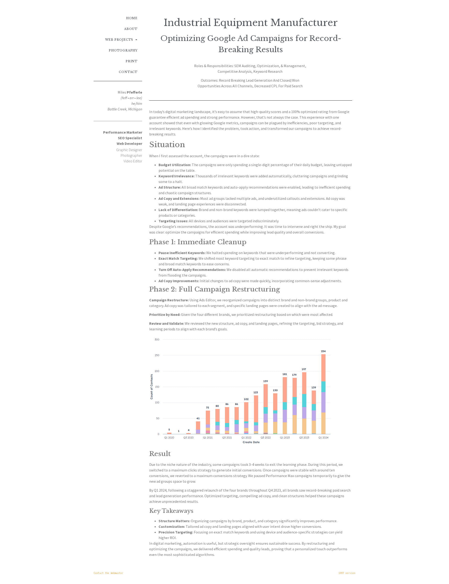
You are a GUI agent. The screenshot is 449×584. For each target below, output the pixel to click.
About (131, 29)
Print (132, 61)
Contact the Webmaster (108, 573)
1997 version (346, 573)
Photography (123, 50)
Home (132, 18)
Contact (128, 72)
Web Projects (119, 39)
